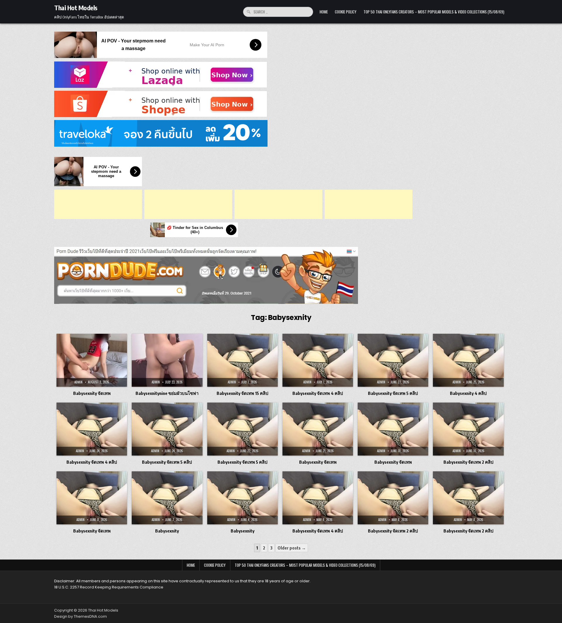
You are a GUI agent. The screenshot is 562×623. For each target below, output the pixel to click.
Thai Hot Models (75, 8)
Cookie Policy (346, 12)
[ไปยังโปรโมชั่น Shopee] (281, 104)
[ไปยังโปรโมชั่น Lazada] (281, 74)
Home (324, 12)
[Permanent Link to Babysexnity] (167, 497)
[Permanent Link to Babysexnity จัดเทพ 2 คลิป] (468, 429)
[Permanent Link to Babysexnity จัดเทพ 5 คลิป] (393, 360)
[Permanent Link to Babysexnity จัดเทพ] (91, 360)
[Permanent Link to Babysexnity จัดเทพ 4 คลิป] (317, 360)
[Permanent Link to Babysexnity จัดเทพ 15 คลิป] (242, 360)
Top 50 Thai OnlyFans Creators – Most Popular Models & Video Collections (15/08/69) (434, 12)
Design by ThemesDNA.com (80, 616)
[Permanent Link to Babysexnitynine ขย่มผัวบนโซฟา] (167, 360)
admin (78, 382)
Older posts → (291, 547)
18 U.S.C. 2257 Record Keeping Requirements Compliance (108, 587)
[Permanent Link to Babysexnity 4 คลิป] (468, 360)
